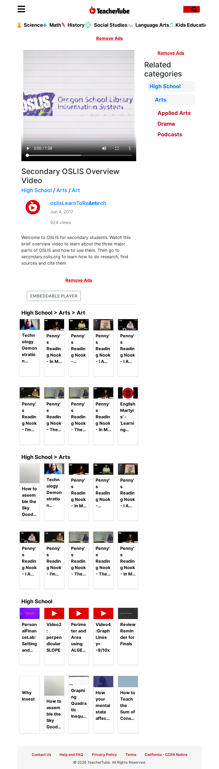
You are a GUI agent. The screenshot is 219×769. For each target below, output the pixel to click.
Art (76, 190)
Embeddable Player (53, 296)
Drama (166, 124)
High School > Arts (45, 457)
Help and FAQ (71, 754)
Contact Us (41, 754)
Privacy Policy (104, 754)
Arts (61, 190)
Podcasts (170, 134)
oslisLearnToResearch (78, 203)
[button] (41, 9)
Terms (131, 754)
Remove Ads (109, 38)
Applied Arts (174, 113)
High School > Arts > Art (53, 313)
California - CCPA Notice (166, 754)
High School (36, 190)
